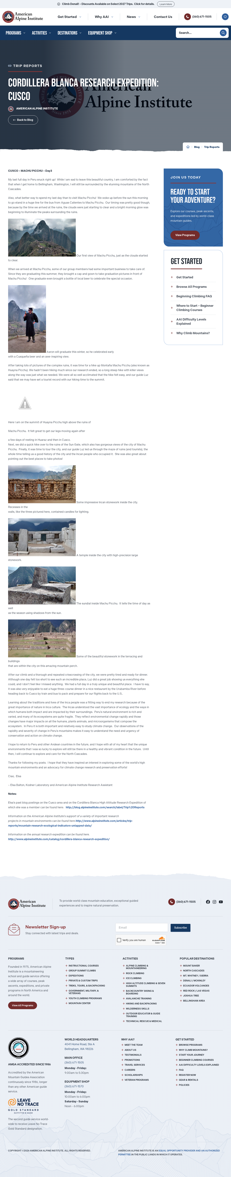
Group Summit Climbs (82, 970)
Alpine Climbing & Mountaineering (137, 967)
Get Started (67, 17)
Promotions (132, 1060)
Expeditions (76, 975)
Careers (130, 1070)
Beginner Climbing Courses (196, 1060)
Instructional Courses (84, 965)
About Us (130, 1050)
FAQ (181, 1070)
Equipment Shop (100, 33)
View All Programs (22, 1005)
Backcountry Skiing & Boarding (140, 992)
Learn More (166, 4)
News (131, 17)
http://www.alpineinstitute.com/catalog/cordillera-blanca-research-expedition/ (59, 839)
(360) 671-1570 (74, 1086)
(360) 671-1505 (202, 16)
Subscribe (180, 927)
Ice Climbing (134, 978)
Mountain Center (79, 1003)
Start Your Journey (191, 1055)
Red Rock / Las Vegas (196, 991)
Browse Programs (190, 1045)
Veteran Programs (137, 1080)
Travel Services (135, 1065)
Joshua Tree (191, 995)
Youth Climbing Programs (85, 998)
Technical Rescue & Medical (144, 1021)
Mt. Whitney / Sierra (195, 975)
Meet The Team (134, 1045)
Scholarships (134, 1075)
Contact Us (163, 17)
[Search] (223, 32)
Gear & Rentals (188, 1080)
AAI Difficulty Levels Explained (199, 1065)
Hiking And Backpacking (141, 1003)
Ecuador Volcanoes (196, 985)
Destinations (67, 33)
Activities (39, 33)
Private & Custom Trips (83, 980)
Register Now (187, 1075)
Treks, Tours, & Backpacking (87, 985)
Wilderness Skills (137, 1008)
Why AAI (102, 17)
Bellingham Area (194, 1001)
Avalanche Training (139, 998)
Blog (197, 147)
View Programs (185, 235)
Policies (184, 1085)
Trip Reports (212, 147)
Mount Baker (191, 965)
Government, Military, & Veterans (84, 992)
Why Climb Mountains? (193, 1050)
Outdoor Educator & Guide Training (143, 1015)
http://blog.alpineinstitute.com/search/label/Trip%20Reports (105, 807)
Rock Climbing (135, 973)
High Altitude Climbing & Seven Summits (145, 984)
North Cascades (193, 970)
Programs (13, 33)
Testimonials (133, 1055)
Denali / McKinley (194, 980)
